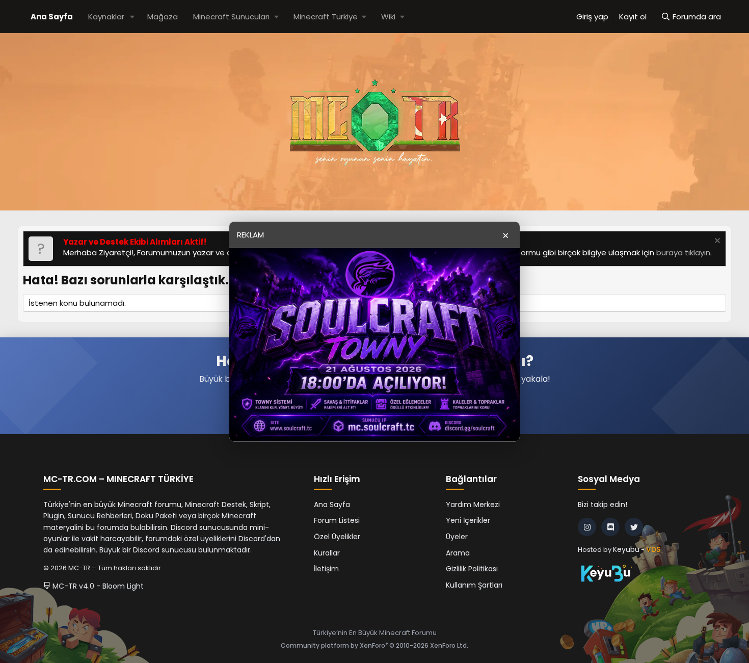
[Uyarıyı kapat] (716, 241)
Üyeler (457, 537)
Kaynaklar (106, 16)
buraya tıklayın (683, 252)
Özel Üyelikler (337, 537)
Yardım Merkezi (473, 504)
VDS (653, 549)
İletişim (326, 569)
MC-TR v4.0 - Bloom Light (97, 586)
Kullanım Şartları (474, 585)
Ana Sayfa (52, 16)
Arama (458, 553)
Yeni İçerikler (468, 520)
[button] (132, 16)
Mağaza (162, 16)
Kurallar (327, 553)
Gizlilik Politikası (472, 569)
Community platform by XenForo (374, 645)
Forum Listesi (337, 520)
